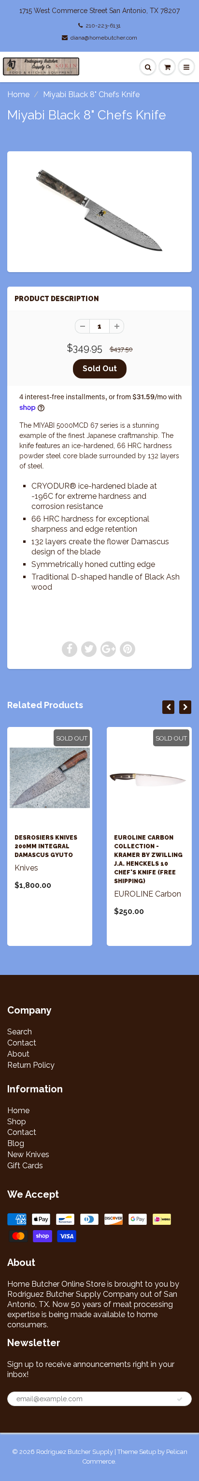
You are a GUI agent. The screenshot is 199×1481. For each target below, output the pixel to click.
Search (19, 1031)
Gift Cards (25, 1165)
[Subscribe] (179, 1399)
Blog (15, 1143)
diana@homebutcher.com (104, 37)
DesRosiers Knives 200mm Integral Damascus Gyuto (45, 846)
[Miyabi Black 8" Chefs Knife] (99, 210)
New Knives (28, 1154)
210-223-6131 (103, 25)
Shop (16, 1121)
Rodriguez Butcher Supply (74, 1451)
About (18, 1054)
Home (18, 94)
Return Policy (31, 1065)
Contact (21, 1042)
